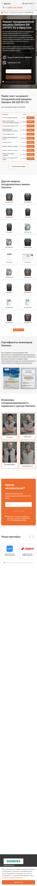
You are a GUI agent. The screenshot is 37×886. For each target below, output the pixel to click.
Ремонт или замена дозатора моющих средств (10, 121)
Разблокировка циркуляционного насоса (10, 130)
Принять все (18, 882)
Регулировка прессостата (10, 126)
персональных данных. (21, 82)
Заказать (30, 117)
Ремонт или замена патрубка (8, 154)
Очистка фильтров (8, 134)
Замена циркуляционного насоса (10, 138)
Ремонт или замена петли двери (10, 158)
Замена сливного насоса (9, 150)
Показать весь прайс (18, 166)
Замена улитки (6, 142)
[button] (30, 537)
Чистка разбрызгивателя (10, 117)
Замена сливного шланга (10, 146)
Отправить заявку (18, 77)
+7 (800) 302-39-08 (13, 7)
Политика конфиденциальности (12, 877)
